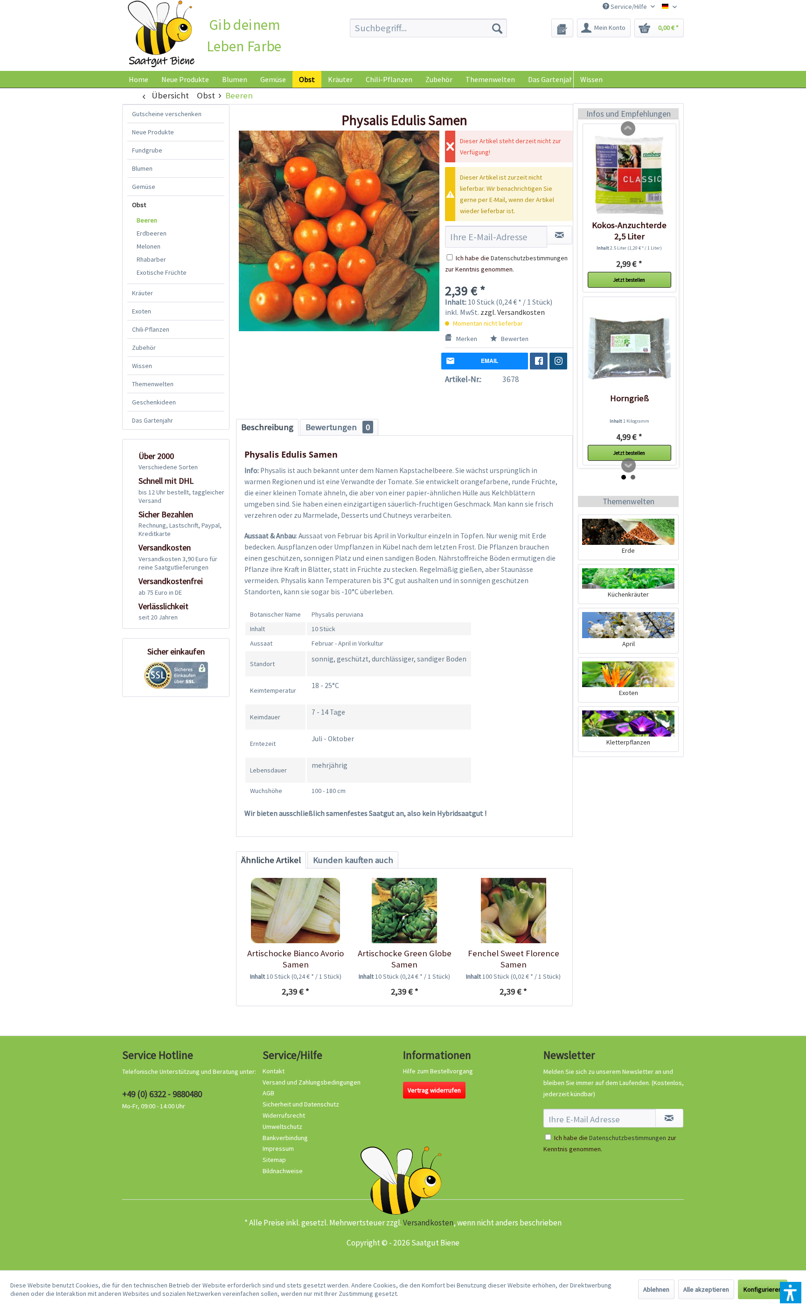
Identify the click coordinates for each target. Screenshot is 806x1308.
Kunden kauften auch (353, 860)
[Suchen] (497, 28)
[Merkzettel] (562, 28)
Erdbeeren (152, 233)
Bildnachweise (283, 1171)
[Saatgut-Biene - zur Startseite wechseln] (161, 34)
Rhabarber (151, 259)
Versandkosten (428, 1223)
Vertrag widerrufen (434, 1090)
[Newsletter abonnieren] (669, 1118)
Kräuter (142, 293)
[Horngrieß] (629, 348)
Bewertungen (338, 427)
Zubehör (144, 347)
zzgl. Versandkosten (512, 312)
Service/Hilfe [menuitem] (628, 6)
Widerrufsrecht (284, 1115)
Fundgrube (147, 150)
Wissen (591, 79)
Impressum (278, 1148)
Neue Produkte (153, 132)
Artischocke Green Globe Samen (405, 959)
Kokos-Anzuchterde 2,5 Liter (629, 231)
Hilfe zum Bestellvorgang (438, 1071)
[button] (790, 1292)
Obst (139, 205)
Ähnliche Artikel (271, 860)
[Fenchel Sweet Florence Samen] (513, 910)
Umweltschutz (282, 1126)
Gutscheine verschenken (167, 114)
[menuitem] (428, 28)
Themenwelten (153, 384)
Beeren (147, 220)
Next (628, 465)
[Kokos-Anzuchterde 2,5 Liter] (629, 175)
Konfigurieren (762, 1289)
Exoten (141, 311)
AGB (268, 1093)
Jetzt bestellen (629, 280)
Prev (628, 128)
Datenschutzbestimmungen (529, 258)
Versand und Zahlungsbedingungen (312, 1082)
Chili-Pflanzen (150, 329)
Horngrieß (629, 398)
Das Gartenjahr (152, 420)
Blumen (142, 168)
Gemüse (143, 186)
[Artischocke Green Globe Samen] (404, 910)
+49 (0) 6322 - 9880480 (162, 1093)
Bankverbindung (285, 1138)
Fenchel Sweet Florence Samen (513, 959)
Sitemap (274, 1159)
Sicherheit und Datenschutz (301, 1104)
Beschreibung (267, 427)
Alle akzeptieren (706, 1289)
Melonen (148, 246)
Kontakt (274, 1071)
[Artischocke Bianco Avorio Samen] (295, 910)
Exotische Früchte (162, 272)
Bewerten (514, 338)
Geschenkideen (154, 402)
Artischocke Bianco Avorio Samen (295, 959)
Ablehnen (656, 1289)
